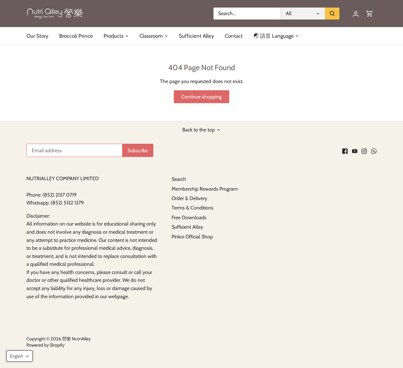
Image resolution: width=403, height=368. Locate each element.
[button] (19, 356)
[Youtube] (354, 151)
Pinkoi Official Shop (192, 237)
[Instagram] (364, 151)
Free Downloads (189, 217)
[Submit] (332, 14)
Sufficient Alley (187, 227)
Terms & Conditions (192, 208)
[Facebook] (345, 151)
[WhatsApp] (374, 151)
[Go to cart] (369, 13)
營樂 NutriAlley (76, 339)
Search (179, 179)
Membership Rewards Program (205, 189)
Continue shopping (201, 97)
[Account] (356, 13)
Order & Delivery (189, 198)
